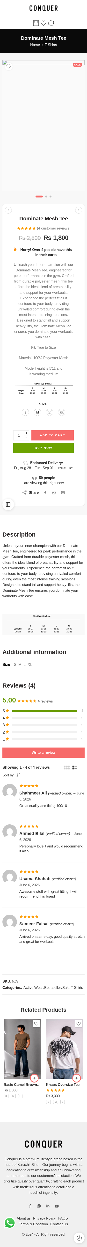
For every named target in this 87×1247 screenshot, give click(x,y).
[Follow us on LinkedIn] (48, 1206)
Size (43, 404)
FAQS (63, 1218)
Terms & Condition (33, 1224)
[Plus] (26, 432)
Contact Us (59, 1224)
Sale (65, 988)
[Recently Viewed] (79, 1238)
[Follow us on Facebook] (30, 1206)
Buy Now (43, 448)
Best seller (52, 988)
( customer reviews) (54, 228)
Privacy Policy (44, 1218)
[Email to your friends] (63, 493)
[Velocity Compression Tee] (8, 210)
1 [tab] (39, 200)
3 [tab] (50, 200)
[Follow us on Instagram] (39, 1206)
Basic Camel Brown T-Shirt (22, 1085)
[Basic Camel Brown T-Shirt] (22, 1049)
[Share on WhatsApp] (54, 493)
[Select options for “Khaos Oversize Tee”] (76, 1078)
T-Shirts (51, 45)
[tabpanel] (43, 127)
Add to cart (52, 435)
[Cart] (36, 23)
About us (24, 1218)
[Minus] (26, 437)
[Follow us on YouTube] (57, 1206)
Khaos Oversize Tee (63, 1085)
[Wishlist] (9, 66)
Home (35, 45)
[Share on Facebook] (45, 492)
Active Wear (33, 988)
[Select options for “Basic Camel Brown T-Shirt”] (34, 1078)
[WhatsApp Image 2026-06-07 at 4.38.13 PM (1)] (43, 125)
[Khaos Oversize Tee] (64, 1049)
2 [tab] (46, 200)
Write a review (44, 753)
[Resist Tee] (78, 210)
